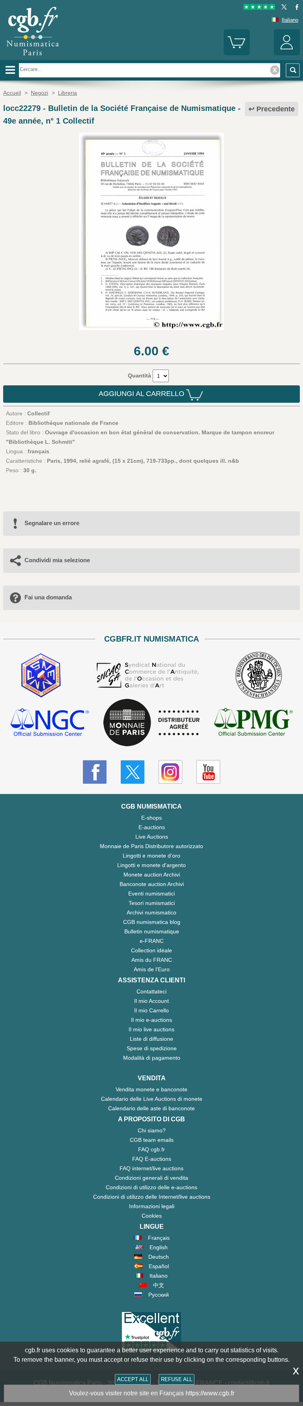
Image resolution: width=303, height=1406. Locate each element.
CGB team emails (152, 1140)
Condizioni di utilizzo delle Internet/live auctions (151, 1197)
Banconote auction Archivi (152, 884)
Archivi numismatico (151, 912)
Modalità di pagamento (151, 1058)
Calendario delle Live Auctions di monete (151, 1099)
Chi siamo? (152, 1130)
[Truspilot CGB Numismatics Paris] (259, 8)
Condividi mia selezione (57, 560)
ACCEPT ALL (132, 1379)
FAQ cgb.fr (151, 1149)
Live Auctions (151, 836)
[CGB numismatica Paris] (32, 57)
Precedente (275, 109)
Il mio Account (151, 1001)
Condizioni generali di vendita (151, 1178)
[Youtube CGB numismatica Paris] (208, 772)
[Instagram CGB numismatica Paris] (170, 772)
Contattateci (151, 991)
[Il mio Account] (287, 53)
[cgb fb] (295, 8)
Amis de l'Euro (152, 969)
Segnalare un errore (51, 523)
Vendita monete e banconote (151, 1089)
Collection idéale (151, 950)
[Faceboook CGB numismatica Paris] (95, 772)
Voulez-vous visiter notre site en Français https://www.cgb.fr (151, 1393)
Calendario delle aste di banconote (151, 1108)
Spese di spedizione (152, 1048)
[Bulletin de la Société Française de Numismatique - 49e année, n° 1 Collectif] (151, 328)
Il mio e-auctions (151, 1020)
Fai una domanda (48, 597)
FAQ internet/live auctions (151, 1168)
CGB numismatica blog (151, 922)
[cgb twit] (282, 8)
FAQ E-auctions (151, 1159)
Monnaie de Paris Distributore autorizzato (151, 846)
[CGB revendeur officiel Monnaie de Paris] (151, 723)
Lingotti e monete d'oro (151, 855)
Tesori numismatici (152, 903)
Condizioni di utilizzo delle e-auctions (151, 1187)
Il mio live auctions (151, 1029)
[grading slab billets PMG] (253, 723)
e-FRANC (152, 941)
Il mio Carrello (151, 1010)
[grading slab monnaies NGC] (49, 723)
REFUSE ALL (176, 1379)
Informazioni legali (151, 1206)
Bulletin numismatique (151, 931)
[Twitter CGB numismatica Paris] (132, 772)
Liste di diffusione (151, 1039)
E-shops (151, 818)
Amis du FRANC (151, 960)
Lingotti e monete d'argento (151, 865)
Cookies (152, 1216)
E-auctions (151, 827)
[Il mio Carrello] (237, 53)
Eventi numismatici (151, 893)
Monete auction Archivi (151, 874)
